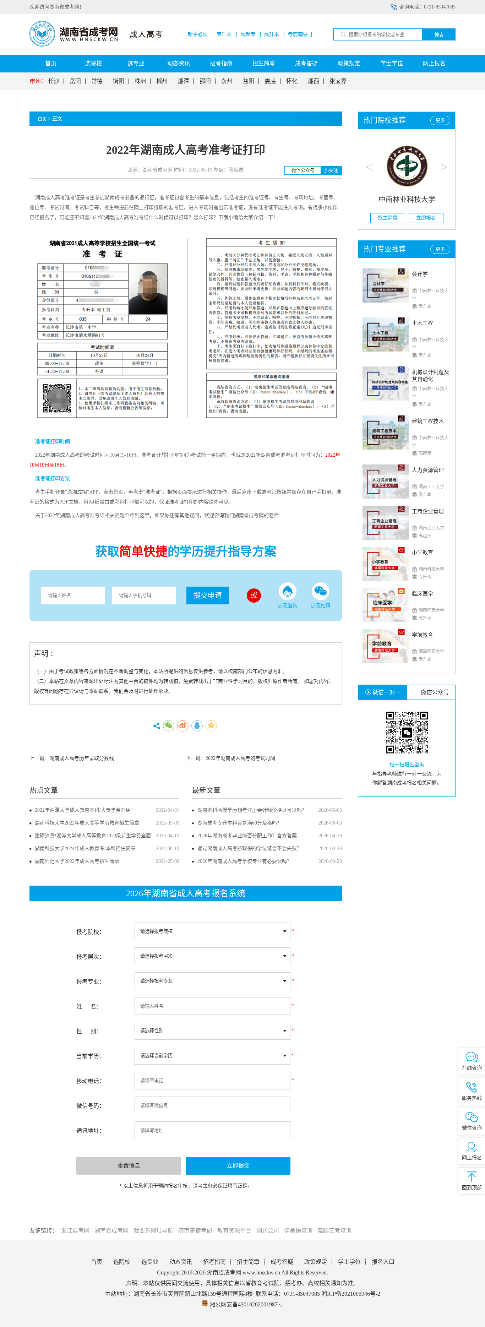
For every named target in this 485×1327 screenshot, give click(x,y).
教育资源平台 (234, 1231)
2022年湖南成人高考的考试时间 (240, 758)
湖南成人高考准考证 (126, 217)
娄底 (270, 81)
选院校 (93, 63)
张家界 (338, 81)
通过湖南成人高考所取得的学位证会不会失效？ (249, 848)
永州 (227, 81)
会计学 (420, 274)
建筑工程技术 (428, 421)
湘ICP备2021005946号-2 (350, 1294)
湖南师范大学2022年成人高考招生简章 (77, 861)
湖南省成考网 (111, 1231)
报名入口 (383, 1262)
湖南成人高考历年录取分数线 (81, 758)
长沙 (53, 81)
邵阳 (205, 81)
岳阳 (75, 81)
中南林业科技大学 (406, 199)
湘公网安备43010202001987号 (245, 1304)
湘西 (313, 81)
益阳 (248, 81)
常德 (97, 81)
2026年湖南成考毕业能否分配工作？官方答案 (247, 835)
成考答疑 (306, 63)
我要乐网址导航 (153, 1231)
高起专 (247, 34)
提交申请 (208, 595)
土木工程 (422, 323)
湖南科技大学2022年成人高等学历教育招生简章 (87, 823)
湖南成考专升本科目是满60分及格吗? (238, 823)
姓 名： (89, 1007)
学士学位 (391, 63)
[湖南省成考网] (95, 45)
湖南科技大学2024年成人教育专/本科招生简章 (85, 848)
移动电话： (90, 1081)
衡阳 (118, 81)
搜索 (439, 35)
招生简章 (263, 63)
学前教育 (422, 635)
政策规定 (349, 63)
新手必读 (198, 34)
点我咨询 (288, 605)
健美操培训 (298, 1231)
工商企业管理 (428, 511)
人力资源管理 (428, 470)
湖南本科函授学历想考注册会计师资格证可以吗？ (252, 810)
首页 (50, 63)
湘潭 (183, 81)
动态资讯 (178, 63)
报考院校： (90, 932)
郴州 (162, 81)
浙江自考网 (75, 1231)
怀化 (292, 81)
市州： (38, 81)
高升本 (271, 34)
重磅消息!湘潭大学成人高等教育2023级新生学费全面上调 (98, 835)
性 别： (89, 1031)
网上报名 (434, 63)
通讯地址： (90, 1131)
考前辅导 (298, 34)
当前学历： (90, 1056)
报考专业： (90, 982)
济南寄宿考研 (195, 1231)
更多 (440, 120)
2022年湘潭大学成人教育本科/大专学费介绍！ (85, 810)
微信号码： (90, 1106)
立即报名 (426, 218)
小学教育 (422, 552)
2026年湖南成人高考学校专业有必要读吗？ (244, 861)
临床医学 (422, 594)
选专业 (136, 63)
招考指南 (221, 63)
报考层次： (90, 957)
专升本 (224, 34)
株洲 (140, 81)
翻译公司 (267, 1231)
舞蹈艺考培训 (334, 1231)
